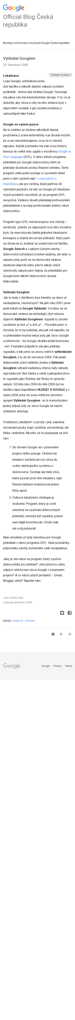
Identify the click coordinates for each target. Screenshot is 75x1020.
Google (46, 665)
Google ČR (18, 620)
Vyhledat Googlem (19, 58)
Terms (68, 665)
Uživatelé (30, 620)
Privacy (58, 665)
